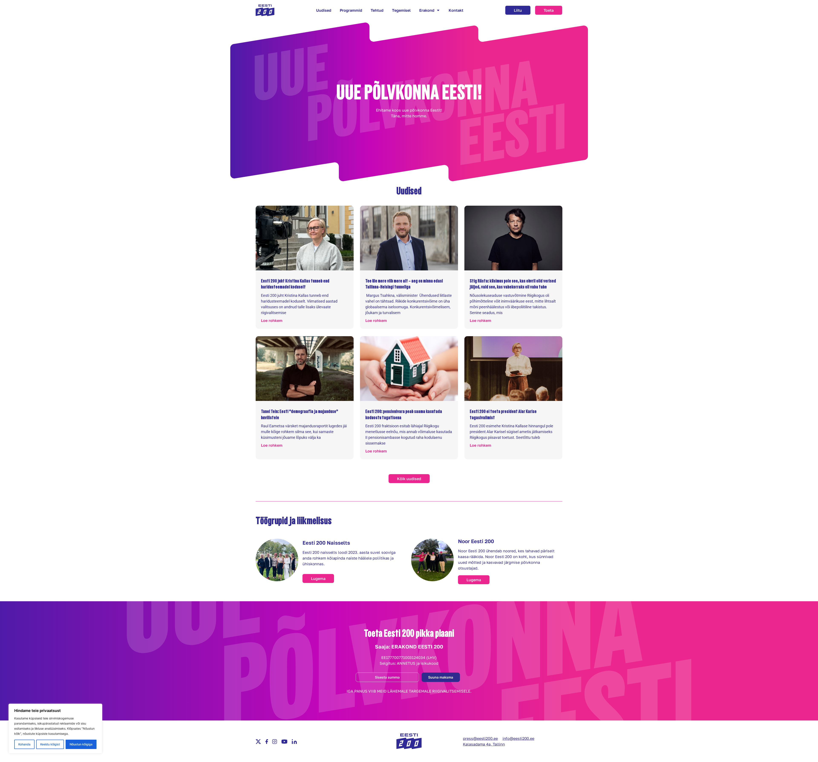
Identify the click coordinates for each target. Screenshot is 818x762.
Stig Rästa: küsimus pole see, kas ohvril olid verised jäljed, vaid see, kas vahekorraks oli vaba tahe (513, 284)
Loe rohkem (271, 320)
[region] (55, 728)
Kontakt (456, 10)
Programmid (351, 10)
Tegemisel (401, 10)
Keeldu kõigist (50, 744)
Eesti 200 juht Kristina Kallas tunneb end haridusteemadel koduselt (295, 284)
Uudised (323, 10)
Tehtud (377, 10)
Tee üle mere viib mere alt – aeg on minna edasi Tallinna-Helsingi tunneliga (404, 284)
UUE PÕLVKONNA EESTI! (409, 92)
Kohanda (24, 744)
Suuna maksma (440, 677)
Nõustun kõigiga (81, 744)
